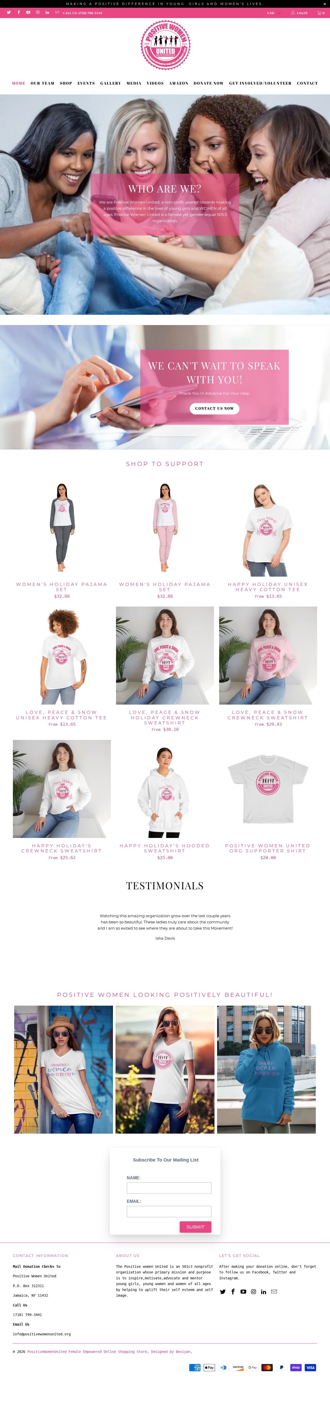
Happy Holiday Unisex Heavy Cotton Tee (268, 515)
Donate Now (209, 83)
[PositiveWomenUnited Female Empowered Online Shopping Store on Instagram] (37, 13)
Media (134, 83)
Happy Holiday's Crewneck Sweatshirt (62, 777)
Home (19, 83)
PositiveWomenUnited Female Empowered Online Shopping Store (87, 1339)
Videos (155, 83)
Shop (66, 83)
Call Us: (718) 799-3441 (82, 13)
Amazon (178, 83)
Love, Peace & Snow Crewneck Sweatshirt (268, 643)
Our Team (43, 83)
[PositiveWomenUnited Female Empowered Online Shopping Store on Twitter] (8, 13)
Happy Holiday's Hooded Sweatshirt (165, 777)
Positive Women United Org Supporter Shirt (268, 777)
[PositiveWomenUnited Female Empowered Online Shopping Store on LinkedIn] (47, 13)
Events (86, 83)
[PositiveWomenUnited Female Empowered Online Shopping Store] (165, 45)
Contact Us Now (214, 396)
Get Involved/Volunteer (260, 83)
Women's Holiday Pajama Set (62, 515)
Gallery (110, 83)
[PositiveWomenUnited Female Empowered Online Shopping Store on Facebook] (18, 13)
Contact (307, 83)
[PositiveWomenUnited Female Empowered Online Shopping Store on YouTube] (28, 13)
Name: (134, 1165)
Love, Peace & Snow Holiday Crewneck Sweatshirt (165, 643)
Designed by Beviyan (170, 1339)
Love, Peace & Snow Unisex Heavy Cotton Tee (62, 643)
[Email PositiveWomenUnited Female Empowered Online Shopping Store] (56, 13)
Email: (134, 1189)
